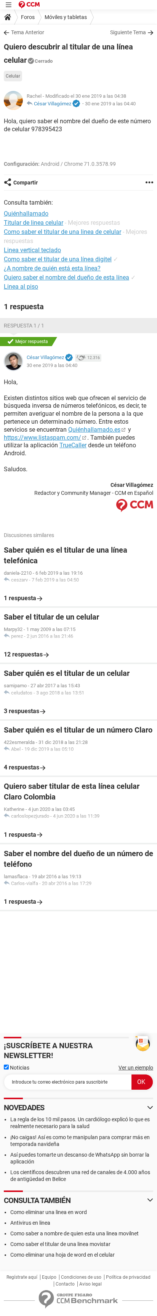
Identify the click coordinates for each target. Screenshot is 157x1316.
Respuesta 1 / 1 (24, 326)
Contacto (65, 1284)
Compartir (25, 183)
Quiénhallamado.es (94, 429)
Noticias (19, 1068)
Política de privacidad (128, 1277)
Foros (28, 17)
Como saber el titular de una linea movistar (60, 1244)
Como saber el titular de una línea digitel (58, 259)
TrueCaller (73, 445)
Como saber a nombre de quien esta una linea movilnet (74, 1233)
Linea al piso (21, 286)
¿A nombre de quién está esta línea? (52, 268)
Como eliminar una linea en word (48, 1212)
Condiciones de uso (81, 1277)
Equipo (49, 1277)
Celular (13, 76)
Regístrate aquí (21, 1277)
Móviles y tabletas (66, 17)
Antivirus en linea (30, 1223)
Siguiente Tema (128, 32)
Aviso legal (90, 1284)
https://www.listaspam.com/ (42, 437)
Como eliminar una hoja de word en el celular (62, 1255)
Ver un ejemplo (136, 1068)
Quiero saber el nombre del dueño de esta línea (66, 277)
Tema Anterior (27, 32)
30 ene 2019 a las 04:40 (110, 103)
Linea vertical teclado (32, 250)
